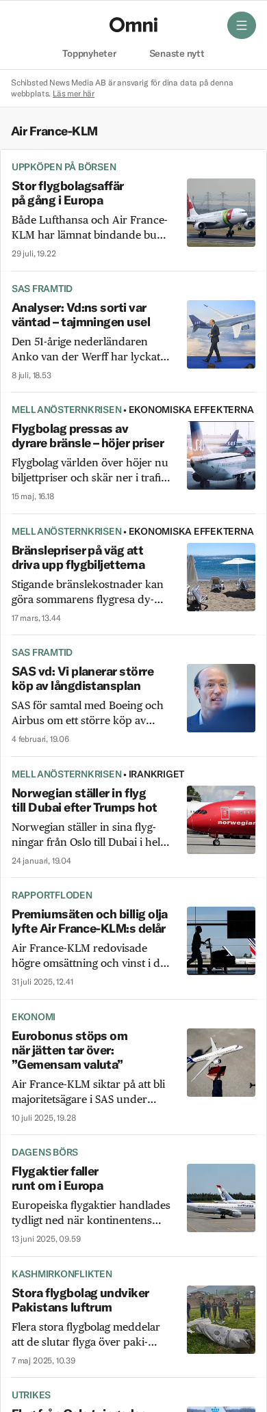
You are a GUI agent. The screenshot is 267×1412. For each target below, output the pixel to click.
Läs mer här (73, 93)
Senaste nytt (177, 54)
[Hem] (133, 24)
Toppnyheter (89, 54)
